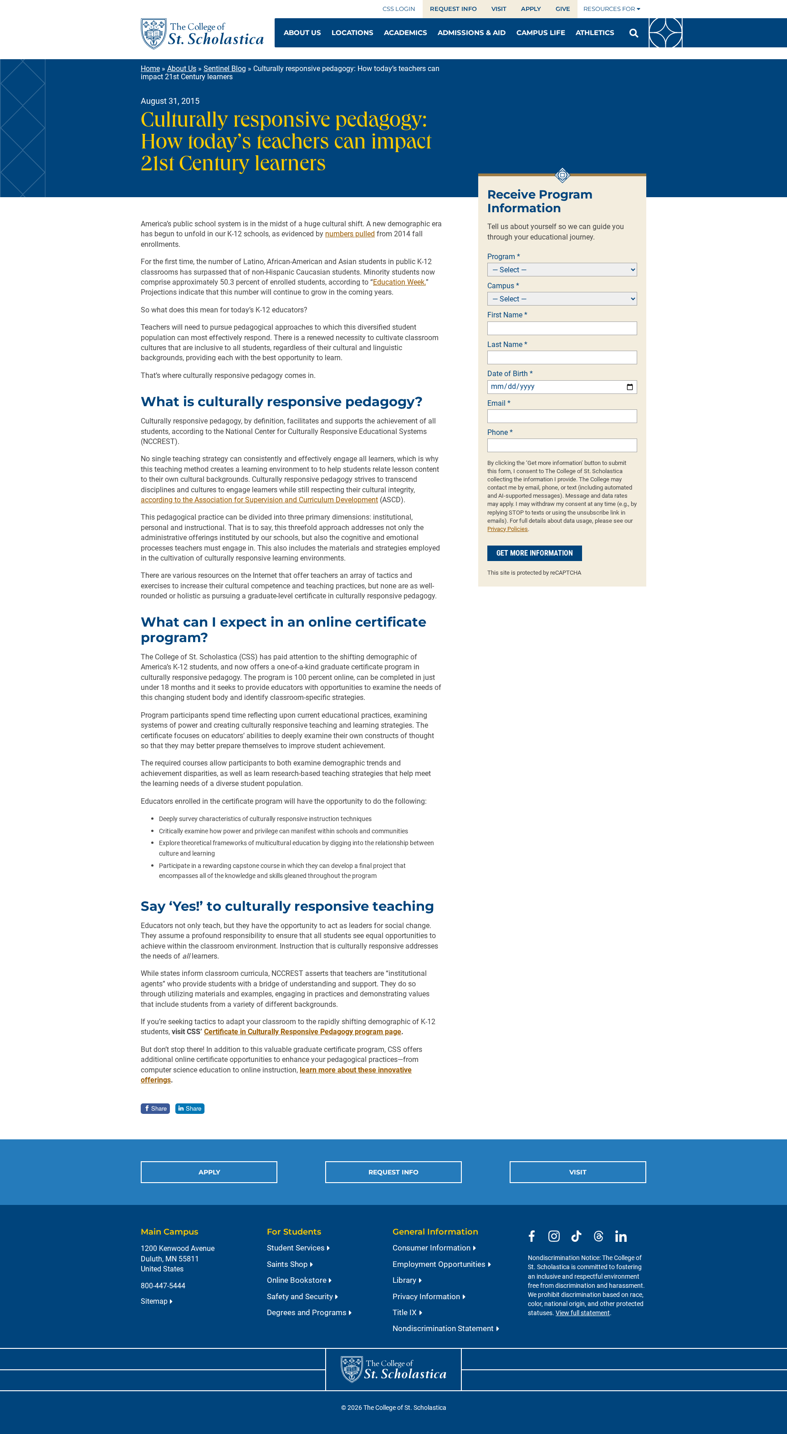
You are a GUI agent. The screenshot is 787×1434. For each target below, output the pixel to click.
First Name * (507, 315)
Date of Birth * (510, 374)
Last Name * (507, 345)
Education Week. (399, 282)
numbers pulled (350, 234)
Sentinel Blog (225, 68)
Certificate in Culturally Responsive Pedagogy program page (302, 1031)
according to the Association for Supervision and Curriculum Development (259, 499)
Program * (503, 257)
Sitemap (154, 1301)
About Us (181, 68)
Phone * (500, 433)
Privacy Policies (507, 529)
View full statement (583, 1313)
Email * (499, 403)
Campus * (503, 286)
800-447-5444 (163, 1285)
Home (150, 68)
